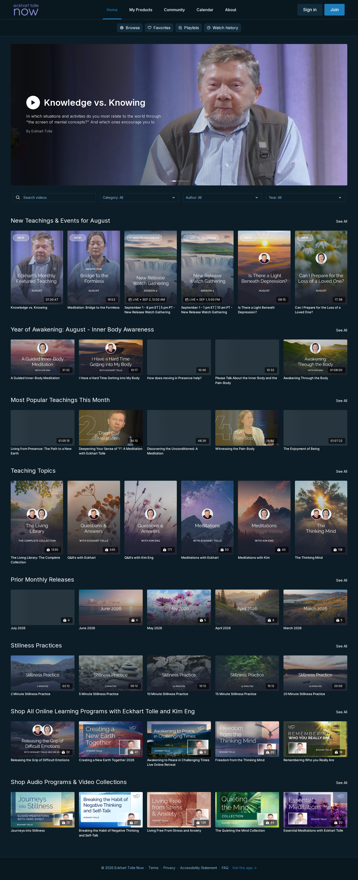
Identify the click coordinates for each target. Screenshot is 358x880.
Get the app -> (244, 868)
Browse (133, 27)
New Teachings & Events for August (60, 220)
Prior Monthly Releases (42, 579)
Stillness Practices (36, 645)
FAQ (225, 868)
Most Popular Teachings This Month (60, 399)
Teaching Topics (33, 470)
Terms (154, 868)
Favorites (161, 27)
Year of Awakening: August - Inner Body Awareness (82, 329)
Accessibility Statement (198, 868)
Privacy (169, 868)
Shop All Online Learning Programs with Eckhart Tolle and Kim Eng (103, 711)
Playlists (191, 27)
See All (341, 221)
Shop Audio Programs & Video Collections (69, 781)
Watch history (225, 27)
